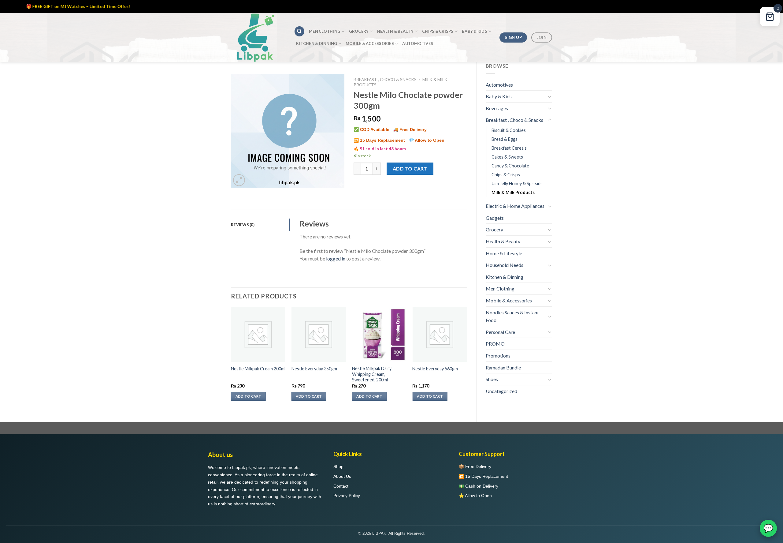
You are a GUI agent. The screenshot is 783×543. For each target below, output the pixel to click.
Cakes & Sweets (507, 156)
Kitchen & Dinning (316, 43)
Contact (340, 486)
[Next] (466, 360)
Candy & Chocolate (510, 165)
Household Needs (504, 265)
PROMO (495, 343)
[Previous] (231, 360)
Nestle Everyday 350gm (314, 368)
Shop (338, 466)
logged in (335, 258)
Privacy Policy (346, 495)
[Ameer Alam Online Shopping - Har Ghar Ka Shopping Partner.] (258, 37)
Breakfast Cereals (509, 148)
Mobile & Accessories (370, 43)
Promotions (498, 355)
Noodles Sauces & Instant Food (512, 316)
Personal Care (500, 332)
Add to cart (410, 168)
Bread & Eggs (505, 139)
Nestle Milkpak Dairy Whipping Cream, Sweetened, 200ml (372, 374)
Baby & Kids (474, 31)
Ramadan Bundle (503, 367)
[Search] (299, 31)
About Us (342, 476)
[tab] (260, 225)
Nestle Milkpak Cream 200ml (258, 368)
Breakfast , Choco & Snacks (514, 120)
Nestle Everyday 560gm (435, 368)
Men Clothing (324, 31)
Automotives (417, 43)
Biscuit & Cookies (509, 130)
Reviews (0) (242, 224)
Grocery (359, 31)
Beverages (497, 108)
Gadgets (495, 218)
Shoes (492, 379)
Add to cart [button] (249, 396)
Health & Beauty (395, 31)
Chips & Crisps (438, 31)
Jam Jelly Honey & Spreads (517, 183)
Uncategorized (501, 391)
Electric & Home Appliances (515, 206)
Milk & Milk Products (513, 192)
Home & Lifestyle (504, 253)
